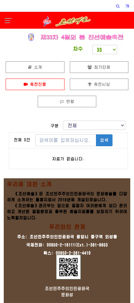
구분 (56, 125)
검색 (104, 140)
